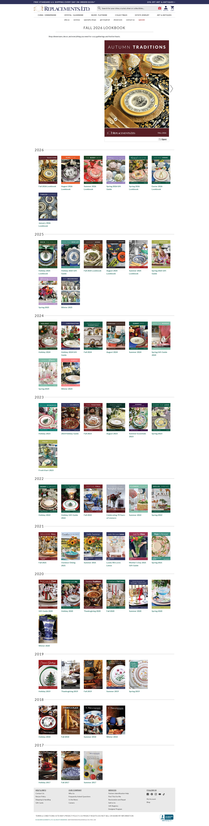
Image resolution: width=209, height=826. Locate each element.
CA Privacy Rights (88, 816)
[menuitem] (47, 15)
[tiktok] (164, 794)
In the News (73, 800)
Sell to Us (112, 803)
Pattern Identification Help (118, 793)
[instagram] (156, 794)
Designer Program (115, 809)
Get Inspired (105, 20)
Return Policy (41, 796)
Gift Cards (39, 803)
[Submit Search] (99, 8)
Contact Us (130, 20)
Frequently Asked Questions (79, 796)
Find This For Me (114, 796)
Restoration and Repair (117, 800)
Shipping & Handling (43, 800)
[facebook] (148, 794)
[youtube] (160, 794)
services (76, 20)
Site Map (59, 816)
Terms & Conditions (45, 816)
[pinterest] (152, 794)
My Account (151, 799)
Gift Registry (113, 806)
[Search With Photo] (159, 8)
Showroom (118, 20)
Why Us (72, 793)
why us (67, 20)
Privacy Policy (72, 816)
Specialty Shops (90, 20)
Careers (72, 803)
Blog (148, 802)
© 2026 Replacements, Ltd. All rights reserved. (51, 819)
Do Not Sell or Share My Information (115, 816)
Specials (141, 20)
